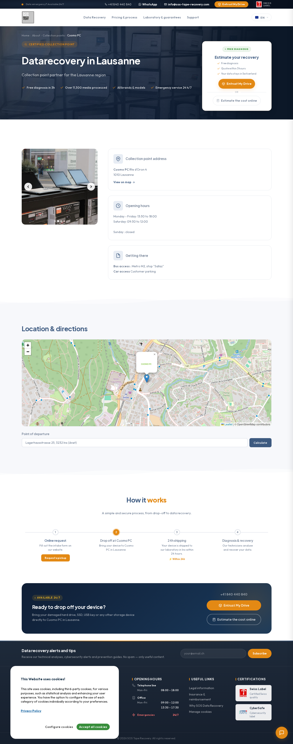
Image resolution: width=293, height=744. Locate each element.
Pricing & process (124, 17)
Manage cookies (200, 712)
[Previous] (28, 187)
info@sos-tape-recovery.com (188, 4)
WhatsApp (149, 4)
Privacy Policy (31, 711)
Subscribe (260, 653)
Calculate (260, 442)
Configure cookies (59, 727)
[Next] (91, 187)
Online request (55, 540)
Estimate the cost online (239, 101)
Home (25, 35)
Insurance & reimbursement (200, 696)
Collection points (54, 35)
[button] (146, 378)
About (36, 35)
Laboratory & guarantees (162, 17)
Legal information (201, 688)
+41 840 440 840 (119, 4)
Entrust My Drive (233, 4)
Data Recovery (94, 17)
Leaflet (228, 424)
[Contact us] (282, 733)
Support (193, 17)
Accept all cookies (93, 727)
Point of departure (35, 434)
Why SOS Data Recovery (206, 706)
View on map (122, 182)
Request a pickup (55, 558)
